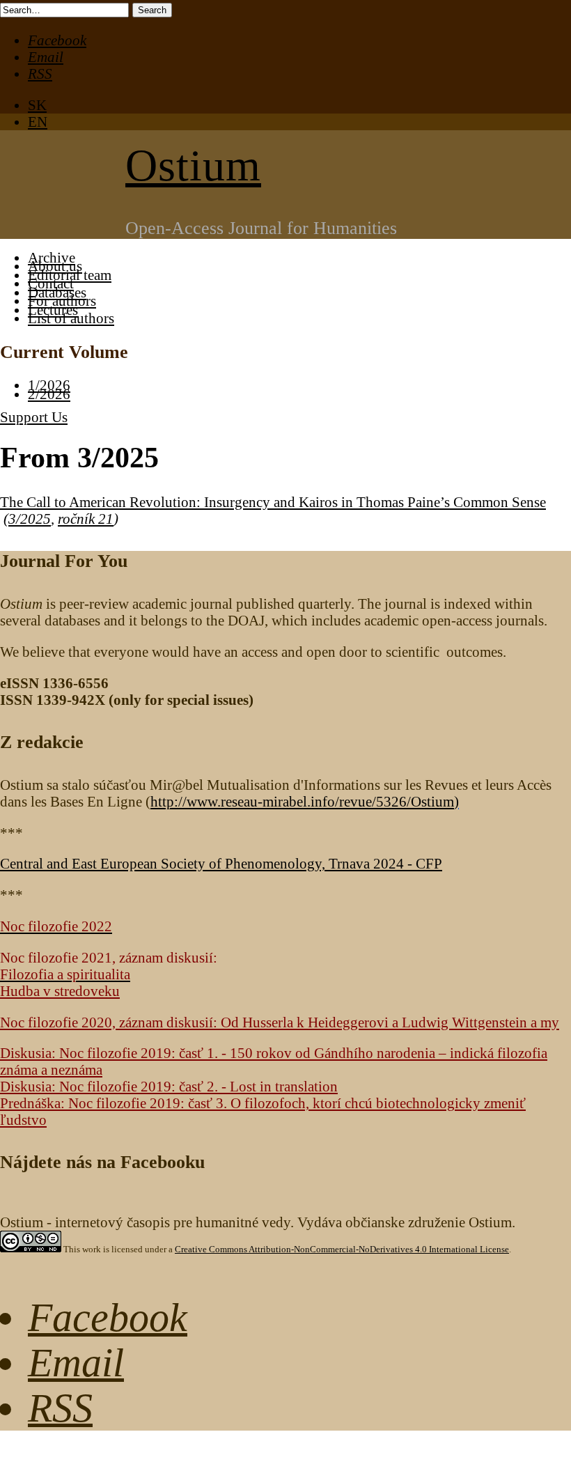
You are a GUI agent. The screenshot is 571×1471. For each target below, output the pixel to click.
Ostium (193, 165)
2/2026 (49, 394)
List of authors (71, 318)
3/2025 (29, 519)
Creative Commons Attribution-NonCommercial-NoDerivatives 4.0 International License (342, 1249)
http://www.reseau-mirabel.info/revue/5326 (302, 801)
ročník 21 (86, 519)
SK (37, 105)
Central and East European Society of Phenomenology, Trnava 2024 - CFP (221, 863)
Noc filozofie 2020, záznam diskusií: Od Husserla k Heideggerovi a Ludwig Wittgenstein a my (279, 1022)
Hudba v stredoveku (60, 991)
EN (37, 122)
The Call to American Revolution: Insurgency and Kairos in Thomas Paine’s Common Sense (273, 502)
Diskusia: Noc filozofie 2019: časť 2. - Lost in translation (169, 1086)
